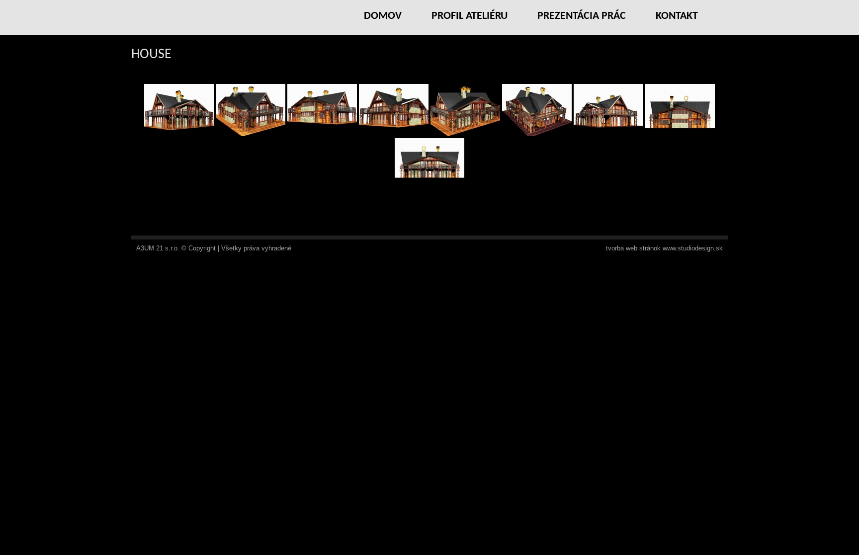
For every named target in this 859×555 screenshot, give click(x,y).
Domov (383, 16)
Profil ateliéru (469, 16)
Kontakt (677, 16)
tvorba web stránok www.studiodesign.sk (664, 248)
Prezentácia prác (581, 16)
